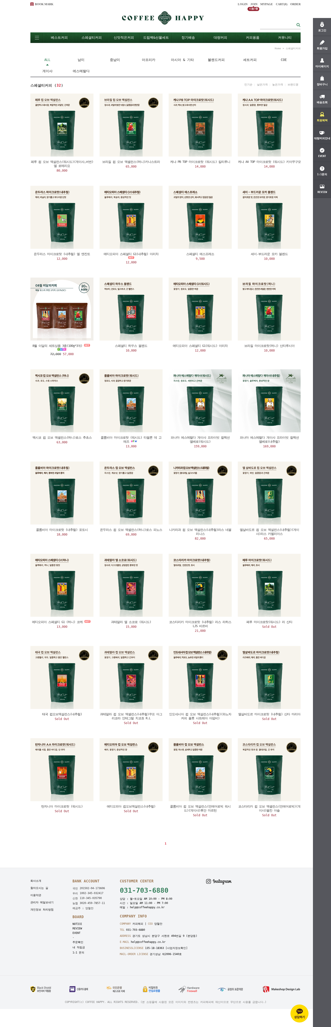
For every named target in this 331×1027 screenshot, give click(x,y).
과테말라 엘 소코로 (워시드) (131, 622)
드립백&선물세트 (156, 38)
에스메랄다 (81, 71)
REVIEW (77, 928)
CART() (281, 4)
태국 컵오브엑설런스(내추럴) (62, 714)
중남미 (115, 60)
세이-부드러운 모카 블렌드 (269, 254)
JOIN (253, 4)
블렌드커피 (216, 60)
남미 (81, 60)
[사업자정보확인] (177, 948)
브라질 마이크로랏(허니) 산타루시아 (269, 346)
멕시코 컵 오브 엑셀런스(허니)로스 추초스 (62, 437)
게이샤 (47, 71)
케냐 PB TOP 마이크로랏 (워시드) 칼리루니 (200, 162)
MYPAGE (266, 4)
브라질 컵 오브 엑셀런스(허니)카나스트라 (131, 162)
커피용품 (252, 38)
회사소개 (35, 880)
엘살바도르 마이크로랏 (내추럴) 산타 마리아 (269, 714)
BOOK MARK (44, 4)
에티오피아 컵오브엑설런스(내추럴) (131, 806)
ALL (47, 60)
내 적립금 (79, 947)
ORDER (295, 4)
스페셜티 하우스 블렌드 (131, 346)
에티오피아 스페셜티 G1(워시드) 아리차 (200, 346)
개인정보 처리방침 (42, 909)
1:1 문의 (78, 952)
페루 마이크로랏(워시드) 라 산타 (269, 622)
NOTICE (77, 924)
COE (284, 60)
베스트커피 (59, 38)
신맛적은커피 (124, 38)
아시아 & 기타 (182, 60)
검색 (298, 25)
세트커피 (250, 60)
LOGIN (242, 4)
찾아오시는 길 (39, 888)
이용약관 (35, 895)
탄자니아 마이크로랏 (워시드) (62, 806)
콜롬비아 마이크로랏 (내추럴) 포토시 (62, 529)
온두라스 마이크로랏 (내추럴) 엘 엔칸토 (62, 254)
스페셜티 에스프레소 (200, 254)
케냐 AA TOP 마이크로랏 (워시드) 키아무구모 (269, 162)
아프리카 (148, 60)
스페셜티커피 (92, 38)
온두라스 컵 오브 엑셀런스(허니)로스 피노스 (131, 529)
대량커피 (220, 38)
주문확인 (78, 942)
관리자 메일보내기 (42, 902)
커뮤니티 (285, 38)
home (278, 48)
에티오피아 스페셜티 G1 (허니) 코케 (57, 622)
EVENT (76, 933)
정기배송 (188, 38)
